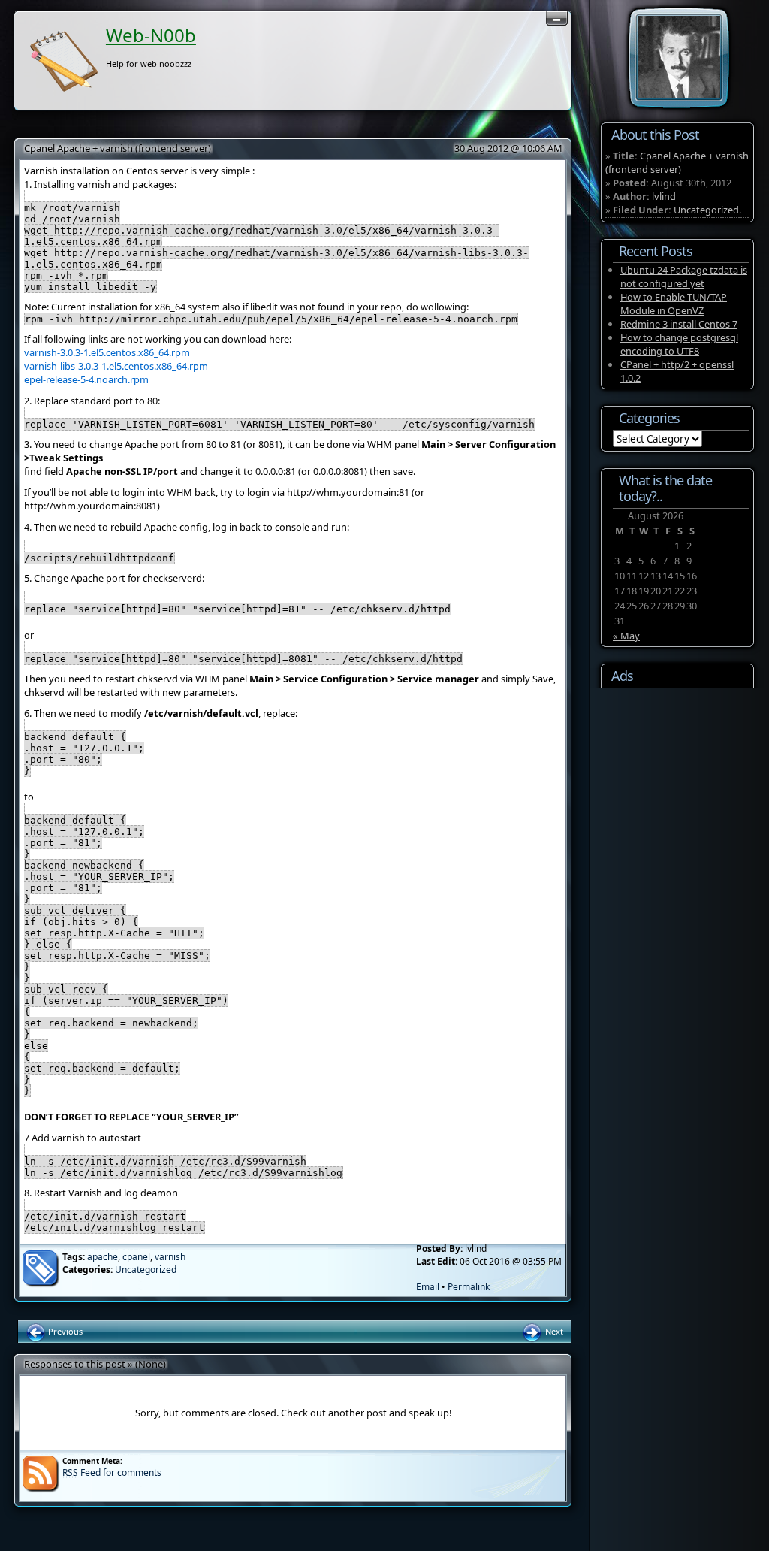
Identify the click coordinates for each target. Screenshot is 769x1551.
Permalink (469, 1286)
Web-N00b (151, 35)
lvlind (664, 196)
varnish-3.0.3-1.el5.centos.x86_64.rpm (107, 352)
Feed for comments (111, 1472)
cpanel (136, 1256)
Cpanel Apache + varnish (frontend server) (117, 148)
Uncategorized (145, 1269)
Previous (64, 1331)
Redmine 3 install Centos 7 (678, 324)
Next (553, 1331)
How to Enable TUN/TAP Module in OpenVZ (673, 303)
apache (102, 1256)
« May (626, 635)
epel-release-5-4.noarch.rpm (86, 379)
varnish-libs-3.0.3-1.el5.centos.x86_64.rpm (116, 366)
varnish (170, 1256)
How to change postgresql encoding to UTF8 (679, 344)
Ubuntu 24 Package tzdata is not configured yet (683, 276)
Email (427, 1286)
